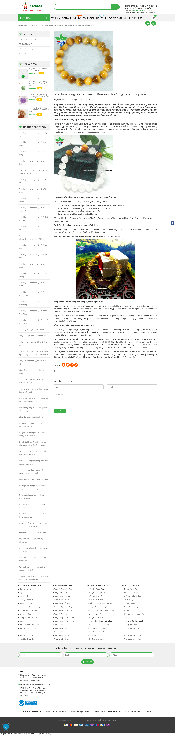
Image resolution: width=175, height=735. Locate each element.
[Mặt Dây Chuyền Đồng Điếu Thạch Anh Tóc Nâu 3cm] (23, 113)
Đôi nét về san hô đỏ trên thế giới (32, 532)
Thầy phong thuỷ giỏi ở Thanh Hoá (33, 336)
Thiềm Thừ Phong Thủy (28, 49)
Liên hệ (149, 711)
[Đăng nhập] (147, 23)
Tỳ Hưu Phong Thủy (26, 44)
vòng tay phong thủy (83, 352)
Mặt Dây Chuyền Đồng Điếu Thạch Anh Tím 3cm (39, 96)
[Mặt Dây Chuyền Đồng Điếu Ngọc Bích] (23, 74)
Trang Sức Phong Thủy (28, 39)
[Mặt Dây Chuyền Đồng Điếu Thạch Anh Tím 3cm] (23, 100)
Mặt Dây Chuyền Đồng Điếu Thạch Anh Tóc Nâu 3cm (39, 110)
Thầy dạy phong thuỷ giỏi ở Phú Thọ (33, 329)
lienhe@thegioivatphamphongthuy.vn (35, 684)
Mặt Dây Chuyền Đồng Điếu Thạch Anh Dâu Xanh (38, 83)
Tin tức (87, 99)
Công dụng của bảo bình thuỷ (31, 417)
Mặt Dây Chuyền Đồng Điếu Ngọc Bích (38, 69)
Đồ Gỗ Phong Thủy (26, 54)
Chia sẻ (57, 365)
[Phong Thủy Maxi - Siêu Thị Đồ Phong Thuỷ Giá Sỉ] (33, 6)
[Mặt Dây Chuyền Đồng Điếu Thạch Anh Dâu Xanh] (23, 87)
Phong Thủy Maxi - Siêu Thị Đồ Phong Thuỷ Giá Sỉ (96, 720)
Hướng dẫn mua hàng (32, 711)
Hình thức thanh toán (56, 711)
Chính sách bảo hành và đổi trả (107, 711)
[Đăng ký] (153, 23)
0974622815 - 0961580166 (30, 681)
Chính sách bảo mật (133, 711)
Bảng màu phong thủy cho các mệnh (33, 479)
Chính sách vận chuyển (80, 711)
